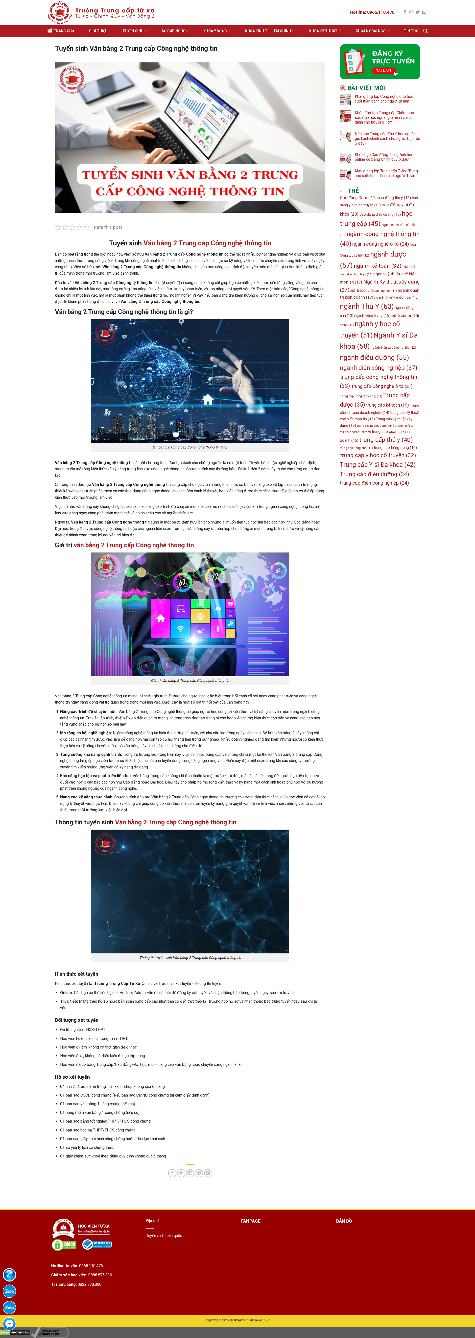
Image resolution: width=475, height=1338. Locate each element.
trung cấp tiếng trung (395, 447)
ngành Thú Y (367, 306)
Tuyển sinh (132, 31)
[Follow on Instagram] (411, 12)
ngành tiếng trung (372, 315)
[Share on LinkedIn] (208, 1173)
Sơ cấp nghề (173, 31)
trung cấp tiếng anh (356, 448)
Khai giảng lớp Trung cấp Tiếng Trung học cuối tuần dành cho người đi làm (386, 173)
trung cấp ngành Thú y (355, 432)
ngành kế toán (378, 265)
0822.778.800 (89, 1284)
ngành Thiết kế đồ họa (396, 297)
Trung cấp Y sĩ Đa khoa (378, 464)
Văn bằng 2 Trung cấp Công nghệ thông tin (207, 243)
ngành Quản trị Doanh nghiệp (373, 290)
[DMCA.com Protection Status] (15, 1332)
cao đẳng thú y (394, 197)
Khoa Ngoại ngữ (371, 31)
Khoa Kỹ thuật (323, 31)
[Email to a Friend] (190, 1173)
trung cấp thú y (386, 439)
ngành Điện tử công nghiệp (393, 347)
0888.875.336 (100, 1275)
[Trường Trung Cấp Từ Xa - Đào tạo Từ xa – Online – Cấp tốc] (102, 12)
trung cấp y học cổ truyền (378, 455)
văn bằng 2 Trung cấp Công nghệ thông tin (134, 545)
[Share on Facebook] (172, 1173)
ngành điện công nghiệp (378, 367)
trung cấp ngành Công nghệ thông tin (385, 425)
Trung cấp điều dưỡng (374, 474)
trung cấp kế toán (387, 405)
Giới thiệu (98, 31)
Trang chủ (64, 31)
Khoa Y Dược (215, 31)
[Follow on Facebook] (405, 12)
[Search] (425, 31)
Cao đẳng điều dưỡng (380, 214)
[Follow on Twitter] (418, 12)
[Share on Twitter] (181, 1173)
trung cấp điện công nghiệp (374, 483)
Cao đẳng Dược (358, 197)
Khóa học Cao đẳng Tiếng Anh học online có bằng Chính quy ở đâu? (384, 157)
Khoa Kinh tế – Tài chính (268, 31)
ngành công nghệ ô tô (380, 244)
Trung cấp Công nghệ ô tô (382, 386)
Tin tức (411, 31)
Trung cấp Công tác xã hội (361, 396)
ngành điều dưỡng (374, 357)
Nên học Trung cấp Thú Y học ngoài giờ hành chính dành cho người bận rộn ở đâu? (387, 138)
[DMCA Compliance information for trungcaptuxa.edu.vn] (50, 1332)
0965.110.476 (91, 1265)
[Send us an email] (424, 12)
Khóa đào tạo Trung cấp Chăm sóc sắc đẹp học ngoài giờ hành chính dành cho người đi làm (384, 117)
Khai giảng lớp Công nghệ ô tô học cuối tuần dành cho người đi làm (384, 99)
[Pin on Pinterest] (199, 1173)
